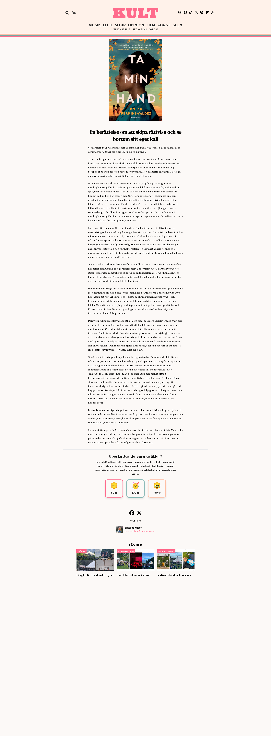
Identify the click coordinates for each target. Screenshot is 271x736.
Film (151, 25)
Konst (164, 25)
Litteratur (114, 25)
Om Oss (153, 29)
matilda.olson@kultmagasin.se (140, 531)
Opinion (136, 25)
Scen (177, 25)
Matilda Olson (133, 527)
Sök (72, 13)
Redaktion (140, 29)
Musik (95, 25)
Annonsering (121, 29)
